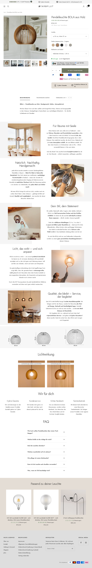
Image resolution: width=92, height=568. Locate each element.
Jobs (5, 553)
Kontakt (6, 544)
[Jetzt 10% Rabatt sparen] (72, 548)
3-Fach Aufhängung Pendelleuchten (73, 518)
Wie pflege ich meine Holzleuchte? (38, 458)
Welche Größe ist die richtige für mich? (39, 439)
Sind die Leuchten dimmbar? (36, 446)
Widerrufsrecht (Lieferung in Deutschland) (30, 547)
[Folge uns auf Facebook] (81, 542)
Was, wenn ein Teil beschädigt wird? (38, 471)
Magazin (6, 550)
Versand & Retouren (63, 98)
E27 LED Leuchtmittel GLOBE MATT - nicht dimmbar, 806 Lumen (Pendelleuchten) (46, 519)
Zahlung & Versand (9, 547)
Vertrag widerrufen (23, 556)
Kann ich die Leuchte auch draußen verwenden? (42, 464)
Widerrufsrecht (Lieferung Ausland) (28, 550)
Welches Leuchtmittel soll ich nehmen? (39, 452)
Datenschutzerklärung (24, 553)
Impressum (21, 541)
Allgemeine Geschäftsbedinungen (27, 544)
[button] (7, 63)
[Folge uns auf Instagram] (85, 542)
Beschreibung (25, 98)
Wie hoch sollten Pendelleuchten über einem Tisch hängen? (42, 432)
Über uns (6, 541)
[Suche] (8, 6)
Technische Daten (43, 98)
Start (5, 12)
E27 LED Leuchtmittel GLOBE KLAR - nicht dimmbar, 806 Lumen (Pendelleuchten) (18, 519)
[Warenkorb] (87, 6)
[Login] (83, 6)
